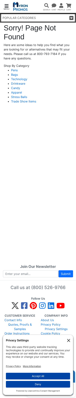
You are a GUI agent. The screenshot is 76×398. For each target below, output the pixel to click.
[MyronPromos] (20, 6)
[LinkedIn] (51, 307)
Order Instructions (17, 333)
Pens (14, 70)
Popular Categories (19, 18)
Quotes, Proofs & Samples (20, 327)
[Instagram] (42, 307)
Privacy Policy (51, 324)
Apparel (16, 92)
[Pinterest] (33, 307)
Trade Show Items (23, 101)
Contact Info (13, 320)
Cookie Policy (50, 333)
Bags (14, 74)
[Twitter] (15, 307)
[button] (6, 7)
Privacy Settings (56, 329)
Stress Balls (19, 97)
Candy (15, 88)
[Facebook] (24, 307)
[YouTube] (60, 307)
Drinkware (18, 83)
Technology (19, 79)
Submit (66, 274)
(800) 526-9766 (48, 287)
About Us (47, 320)
